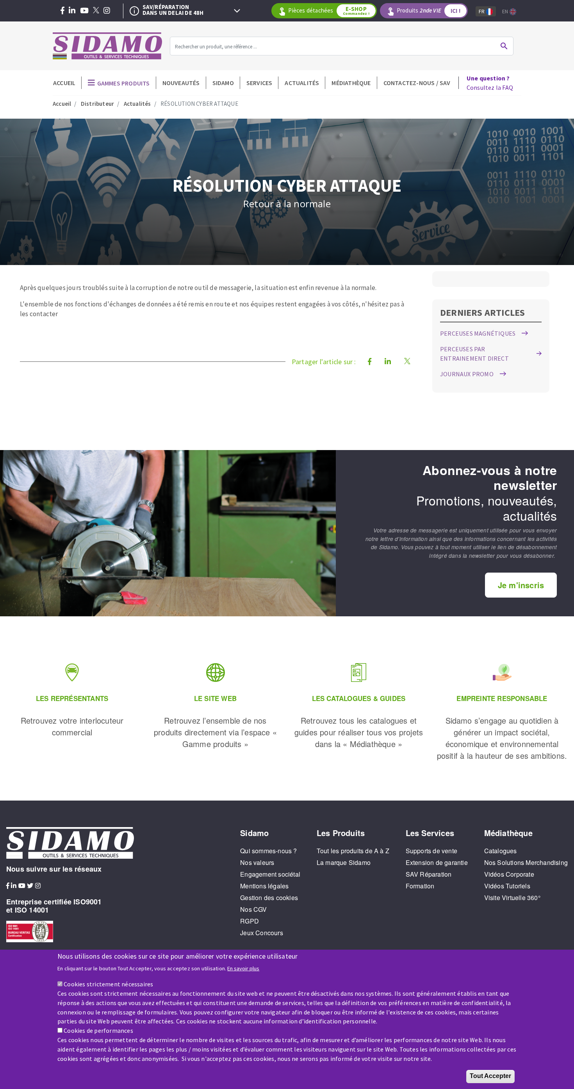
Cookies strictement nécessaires (108, 984)
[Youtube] (84, 11)
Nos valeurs (257, 862)
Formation (420, 885)
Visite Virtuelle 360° (512, 897)
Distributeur (97, 103)
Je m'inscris (521, 585)
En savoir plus (243, 968)
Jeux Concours (261, 932)
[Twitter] (96, 11)
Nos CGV (253, 909)
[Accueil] (107, 45)
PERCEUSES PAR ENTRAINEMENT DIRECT (474, 353)
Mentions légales (264, 885)
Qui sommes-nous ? (268, 850)
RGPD (249, 920)
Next (237, 11)
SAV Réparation (429, 874)
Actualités (302, 83)
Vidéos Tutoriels (507, 885)
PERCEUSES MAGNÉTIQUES (477, 333)
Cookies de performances (98, 1030)
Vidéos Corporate (509, 874)
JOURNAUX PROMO (467, 374)
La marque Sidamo (344, 862)
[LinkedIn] (72, 11)
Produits (428, 10)
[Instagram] (106, 11)
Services (259, 83)
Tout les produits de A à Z (353, 850)
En (506, 11)
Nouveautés (181, 83)
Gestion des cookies (269, 897)
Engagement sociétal (270, 874)
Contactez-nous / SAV (417, 83)
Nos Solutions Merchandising (526, 862)
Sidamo (223, 83)
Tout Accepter (490, 1076)
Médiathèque (351, 83)
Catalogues (500, 850)
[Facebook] (62, 11)
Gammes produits (123, 83)
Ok (504, 46)
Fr (482, 11)
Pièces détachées (328, 10)
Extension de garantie (437, 862)
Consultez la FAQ (490, 82)
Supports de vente (431, 850)
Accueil (64, 83)
